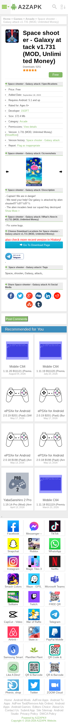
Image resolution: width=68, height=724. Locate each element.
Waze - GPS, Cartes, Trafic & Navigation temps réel (34, 591)
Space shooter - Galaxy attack (43, 140)
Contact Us (12, 710)
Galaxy (29, 273)
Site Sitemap (44, 710)
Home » (8, 18)
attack (38, 273)
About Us (58, 706)
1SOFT (25, 110)
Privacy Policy (29, 713)
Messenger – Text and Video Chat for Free (34, 537)
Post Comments (16, 319)
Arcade (23, 121)
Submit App (28, 710)
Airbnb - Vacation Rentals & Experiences (13, 643)
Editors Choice (41, 706)
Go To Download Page (36, 244)
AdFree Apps (40, 700)
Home (8, 700)
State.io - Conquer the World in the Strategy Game (34, 644)
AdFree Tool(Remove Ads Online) (32, 703)
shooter (18, 273)
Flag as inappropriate (28, 145)
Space (9, 273)
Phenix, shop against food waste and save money (13, 697)
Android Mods (22, 700)
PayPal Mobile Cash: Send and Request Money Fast (54, 644)
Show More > (12, 210)
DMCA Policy (48, 713)
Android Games (21, 706)
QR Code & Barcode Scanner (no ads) (54, 662)
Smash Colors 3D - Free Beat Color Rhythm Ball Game (13, 591)
